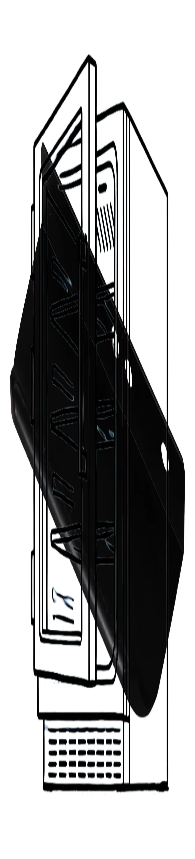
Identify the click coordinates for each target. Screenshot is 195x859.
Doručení (9, 831)
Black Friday (10, 834)
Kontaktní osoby (11, 833)
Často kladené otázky (12, 827)
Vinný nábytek (10, 824)
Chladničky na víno (11, 821)
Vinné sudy (9, 826)
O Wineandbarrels (11, 832)
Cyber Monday (10, 837)
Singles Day (10, 836)
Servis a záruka (10, 828)
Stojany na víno (10, 823)
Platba (8, 829)
